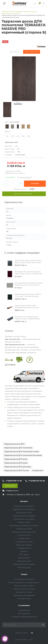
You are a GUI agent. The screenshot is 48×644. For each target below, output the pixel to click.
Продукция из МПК (24, 513)
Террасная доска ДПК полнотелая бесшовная (23, 455)
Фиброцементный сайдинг (24, 564)
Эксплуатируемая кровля (24, 579)
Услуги (24, 574)
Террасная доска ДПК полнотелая (18, 448)
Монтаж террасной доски (24, 589)
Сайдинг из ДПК (24, 522)
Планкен (24, 551)
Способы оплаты (24, 599)
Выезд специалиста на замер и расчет (24, 582)
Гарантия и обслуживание (24, 595)
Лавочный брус (24, 558)
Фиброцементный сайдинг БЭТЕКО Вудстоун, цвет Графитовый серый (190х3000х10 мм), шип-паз (28, 262)
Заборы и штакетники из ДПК (24, 532)
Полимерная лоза (24, 548)
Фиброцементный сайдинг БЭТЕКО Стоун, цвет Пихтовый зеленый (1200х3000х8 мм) (28, 296)
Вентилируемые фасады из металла (24, 526)
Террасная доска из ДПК (14, 444)
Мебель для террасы (24, 545)
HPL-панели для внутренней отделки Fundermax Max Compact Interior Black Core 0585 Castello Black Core (29, 285)
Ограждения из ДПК (24, 529)
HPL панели (24, 555)
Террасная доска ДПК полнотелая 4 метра (21, 452)
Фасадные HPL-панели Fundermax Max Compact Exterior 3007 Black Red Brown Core (29, 274)
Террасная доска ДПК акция (15, 463)
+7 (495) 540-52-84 (36, 481)
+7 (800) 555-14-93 (14, 481)
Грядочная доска (24, 561)
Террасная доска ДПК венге (15, 459)
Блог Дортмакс (24, 613)
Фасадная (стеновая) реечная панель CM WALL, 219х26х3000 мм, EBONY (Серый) (27, 319)
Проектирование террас (24, 586)
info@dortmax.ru (12, 491)
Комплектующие (24, 568)
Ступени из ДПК (24, 535)
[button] (43, 78)
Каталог (24, 501)
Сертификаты (24, 610)
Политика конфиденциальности (24, 617)
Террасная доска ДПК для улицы (17, 467)
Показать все (37, 470)
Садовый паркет (24, 538)
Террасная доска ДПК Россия (16, 470)
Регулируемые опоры (24, 542)
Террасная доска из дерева (24, 516)
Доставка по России (24, 592)
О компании (24, 605)
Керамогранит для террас (24, 519)
